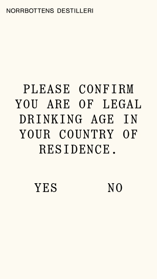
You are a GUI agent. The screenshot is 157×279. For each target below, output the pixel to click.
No (115, 189)
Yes (46, 189)
